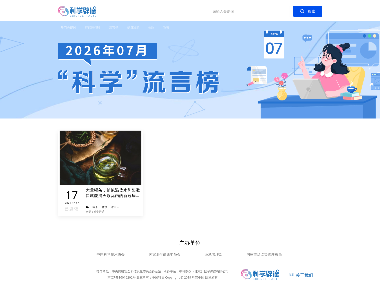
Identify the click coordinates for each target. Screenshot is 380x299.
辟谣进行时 (92, 27)
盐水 (104, 207)
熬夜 (166, 27)
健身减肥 (133, 27)
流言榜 (113, 27)
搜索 (311, 11)
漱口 (113, 207)
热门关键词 (68, 27)
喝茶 (95, 207)
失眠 (151, 27)
